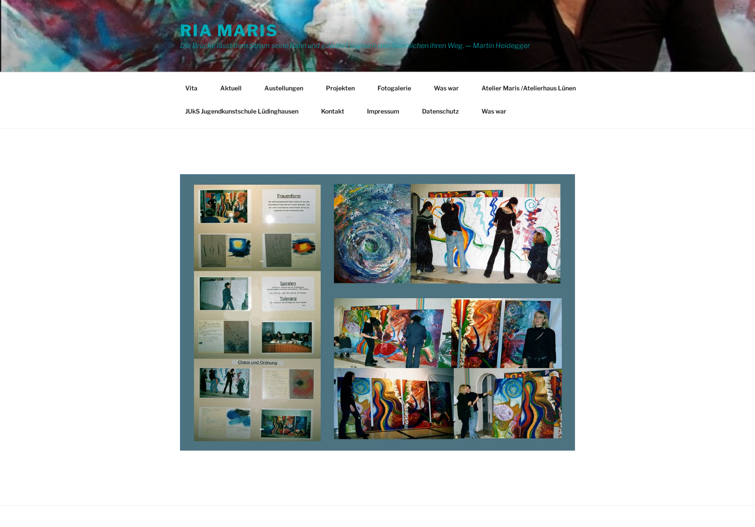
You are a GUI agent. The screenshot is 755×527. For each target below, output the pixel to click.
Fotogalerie (394, 88)
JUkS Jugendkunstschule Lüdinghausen (241, 111)
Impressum (383, 111)
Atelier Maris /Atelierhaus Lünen (528, 88)
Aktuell (231, 88)
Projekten (340, 88)
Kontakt (332, 111)
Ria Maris (229, 30)
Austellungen (283, 88)
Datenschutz (440, 111)
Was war (446, 88)
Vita (191, 88)
